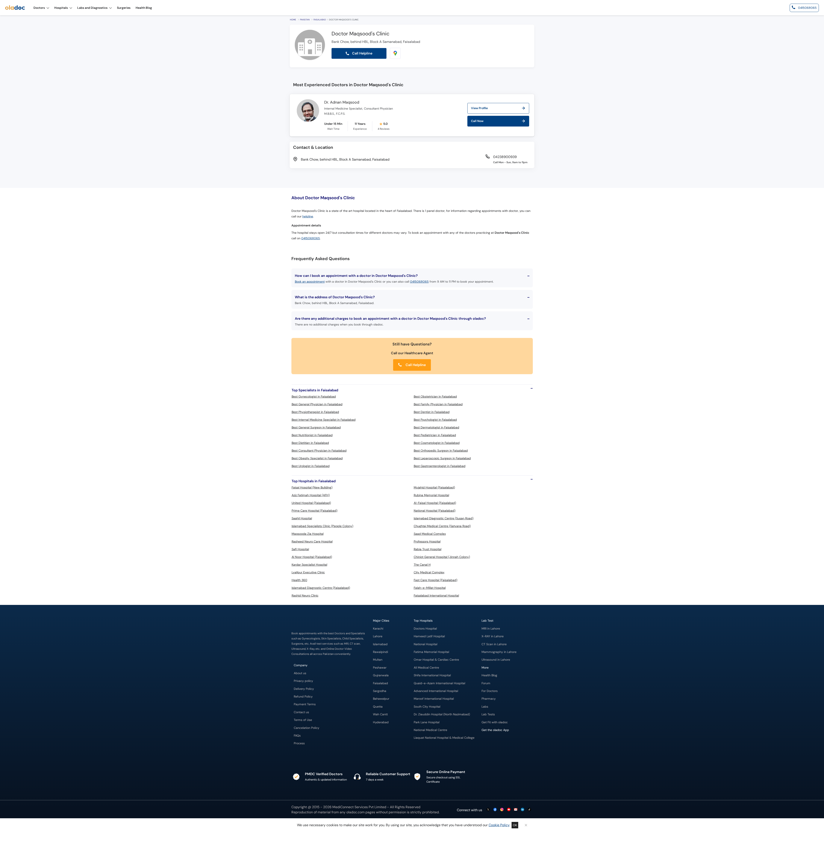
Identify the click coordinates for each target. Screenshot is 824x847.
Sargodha (379, 691)
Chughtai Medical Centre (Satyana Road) (442, 526)
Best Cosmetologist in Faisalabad (437, 443)
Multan (377, 660)
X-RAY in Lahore (493, 636)
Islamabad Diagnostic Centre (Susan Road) (443, 518)
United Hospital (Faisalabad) (311, 503)
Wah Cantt (380, 714)
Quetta (378, 706)
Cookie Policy (499, 825)
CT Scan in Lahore (494, 644)
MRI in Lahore (491, 628)
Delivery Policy (304, 689)
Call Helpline (415, 365)
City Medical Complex (429, 572)
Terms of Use (303, 720)
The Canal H (422, 565)
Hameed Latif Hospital (429, 636)
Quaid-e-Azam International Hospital (439, 683)
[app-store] (501, 742)
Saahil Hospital (302, 518)
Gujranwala (381, 675)
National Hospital (425, 644)
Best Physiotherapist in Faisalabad (315, 412)
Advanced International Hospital (436, 691)
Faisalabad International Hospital (436, 595)
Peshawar (379, 667)
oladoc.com (355, 812)
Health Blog (489, 675)
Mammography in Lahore (499, 652)
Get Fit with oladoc (495, 722)
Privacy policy (303, 681)
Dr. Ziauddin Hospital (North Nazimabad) (442, 714)
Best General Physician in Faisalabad (317, 404)
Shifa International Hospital (432, 675)
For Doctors (490, 691)
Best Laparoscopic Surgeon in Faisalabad (442, 458)
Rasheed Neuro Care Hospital (312, 541)
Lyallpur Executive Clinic (308, 572)
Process (299, 743)
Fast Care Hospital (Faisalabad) (435, 580)
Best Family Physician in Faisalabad (438, 404)
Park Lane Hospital (426, 722)
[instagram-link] (501, 810)
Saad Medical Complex (430, 534)
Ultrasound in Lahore (496, 660)
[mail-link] (515, 810)
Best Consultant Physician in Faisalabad (319, 450)
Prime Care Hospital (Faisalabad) (314, 510)
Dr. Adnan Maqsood (341, 102)
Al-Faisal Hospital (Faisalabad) (435, 503)
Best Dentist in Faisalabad (432, 412)
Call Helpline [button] (361, 53)
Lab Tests (488, 714)
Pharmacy (489, 699)
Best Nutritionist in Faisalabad (312, 435)
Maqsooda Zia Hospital (308, 534)
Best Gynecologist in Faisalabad (314, 396)
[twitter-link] (488, 810)
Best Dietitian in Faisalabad (310, 443)
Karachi (378, 628)
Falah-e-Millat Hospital (430, 588)
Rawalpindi (380, 652)
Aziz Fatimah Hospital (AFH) (311, 495)
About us (300, 673)
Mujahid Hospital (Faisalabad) (434, 487)
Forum (486, 683)
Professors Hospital (427, 541)
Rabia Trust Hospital (427, 549)
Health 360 (299, 580)
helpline (307, 216)
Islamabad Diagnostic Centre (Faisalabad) (321, 588)
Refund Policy (303, 696)
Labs (485, 706)
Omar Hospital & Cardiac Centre (436, 660)
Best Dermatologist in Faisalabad (436, 427)
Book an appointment (310, 281)
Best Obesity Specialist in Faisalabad (317, 458)
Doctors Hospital (425, 628)
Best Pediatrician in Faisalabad (435, 435)
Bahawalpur (381, 699)
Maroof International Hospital (434, 699)
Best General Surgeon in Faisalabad (316, 427)
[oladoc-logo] (15, 8)
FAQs (297, 735)
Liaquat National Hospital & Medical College (444, 738)
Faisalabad (320, 19)
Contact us (301, 712)
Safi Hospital (300, 549)
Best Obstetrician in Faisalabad (435, 396)
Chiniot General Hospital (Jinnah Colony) (442, 557)
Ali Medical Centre (426, 667)
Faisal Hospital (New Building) (312, 487)
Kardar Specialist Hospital (309, 565)
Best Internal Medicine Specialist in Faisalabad (324, 420)
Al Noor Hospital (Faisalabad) (312, 557)
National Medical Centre (430, 730)
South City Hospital (427, 706)
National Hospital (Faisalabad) (434, 510)
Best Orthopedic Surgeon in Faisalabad (441, 450)
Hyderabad (381, 722)
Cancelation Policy (306, 728)
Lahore (377, 636)
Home (293, 19)
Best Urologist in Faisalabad (311, 466)
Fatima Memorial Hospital (431, 652)
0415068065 (310, 238)
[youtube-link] (508, 810)
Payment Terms (305, 704)
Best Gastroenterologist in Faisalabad (439, 466)
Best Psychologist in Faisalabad (435, 420)
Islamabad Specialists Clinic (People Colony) (322, 526)
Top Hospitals (423, 620)
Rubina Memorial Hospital (431, 495)
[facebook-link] (495, 810)
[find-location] (395, 53)
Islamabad (380, 644)
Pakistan (305, 19)
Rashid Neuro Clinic (305, 595)
